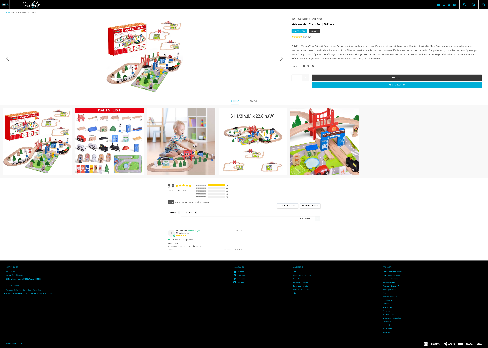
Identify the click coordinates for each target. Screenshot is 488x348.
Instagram (241, 275)
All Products (387, 329)
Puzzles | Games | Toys (392, 286)
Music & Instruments (390, 279)
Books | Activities (389, 289)
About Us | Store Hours (302, 275)
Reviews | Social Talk (301, 289)
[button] (236, 250)
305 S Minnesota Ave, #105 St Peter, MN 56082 (23, 279)
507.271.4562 (11, 272)
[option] (144, 56)
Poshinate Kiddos (15, 343)
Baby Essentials (389, 282)
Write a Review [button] (311, 206)
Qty (296, 77)
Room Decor (387, 332)
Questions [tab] (189, 213)
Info (294, 293)
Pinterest (241, 279)
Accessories (387, 307)
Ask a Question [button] (288, 206)
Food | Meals (388, 300)
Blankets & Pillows (390, 296)
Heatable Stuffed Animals (392, 272)
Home (8, 12)
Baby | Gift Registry (300, 282)
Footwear (386, 311)
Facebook (241, 272)
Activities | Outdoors (391, 314)
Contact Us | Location (301, 286)
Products (296, 279)
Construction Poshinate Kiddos (308, 19)
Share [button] (173, 250)
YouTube (241, 282)
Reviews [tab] (253, 101)
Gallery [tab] (235, 101)
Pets (384, 293)
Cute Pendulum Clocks (391, 275)
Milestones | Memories (392, 318)
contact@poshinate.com (15, 275)
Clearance (387, 321)
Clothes (386, 304)
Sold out (396, 77)
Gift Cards (387, 325)
